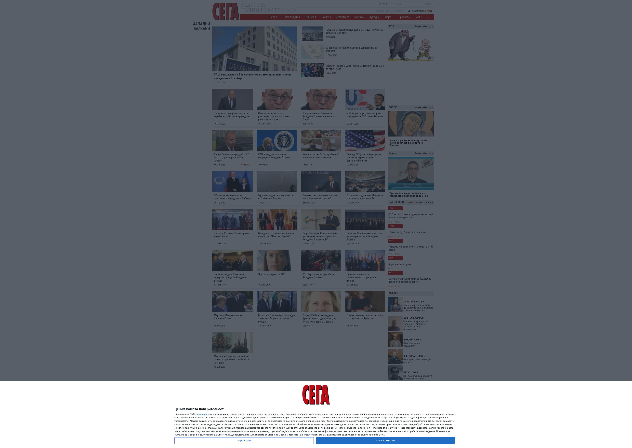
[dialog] (316, 414)
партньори (201, 414)
